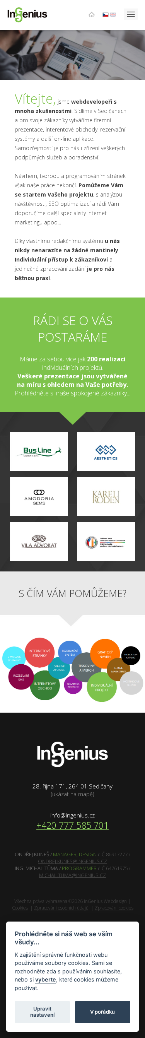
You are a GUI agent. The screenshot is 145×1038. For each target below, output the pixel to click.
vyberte (45, 979)
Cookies (20, 908)
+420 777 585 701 (72, 825)
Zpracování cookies (114, 908)
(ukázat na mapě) (72, 794)
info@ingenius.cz (72, 815)
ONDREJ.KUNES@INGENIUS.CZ (72, 861)
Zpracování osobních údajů (61, 908)
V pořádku (102, 1012)
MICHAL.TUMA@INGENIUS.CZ (72, 875)
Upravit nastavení (42, 1012)
